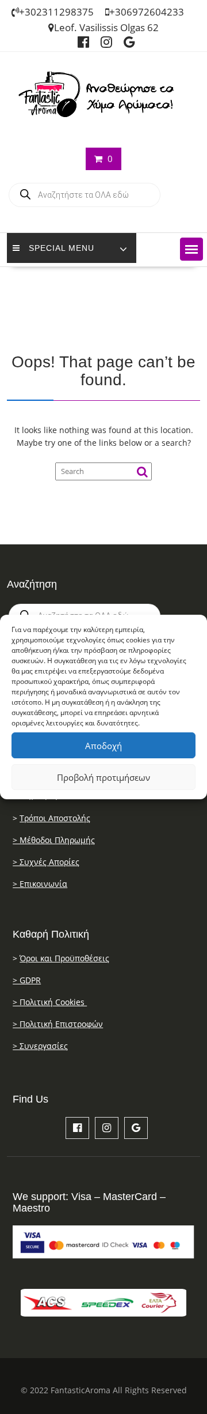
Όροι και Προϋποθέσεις (64, 958)
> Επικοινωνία (40, 883)
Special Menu (61, 248)
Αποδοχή (103, 745)
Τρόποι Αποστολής (55, 818)
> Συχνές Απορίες (46, 861)
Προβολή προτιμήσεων (103, 777)
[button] (191, 249)
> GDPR (27, 980)
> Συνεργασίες (40, 1045)
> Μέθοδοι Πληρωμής (54, 839)
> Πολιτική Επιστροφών (58, 1023)
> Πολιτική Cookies (50, 1001)
